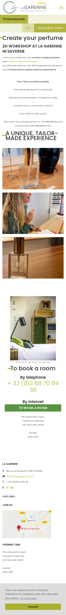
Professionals (14, 19)
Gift (28, 28)
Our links (8, 496)
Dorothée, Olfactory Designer (22, 61)
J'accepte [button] (33, 606)
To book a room (50, 28)
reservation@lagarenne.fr (19, 476)
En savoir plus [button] (29, 598)
